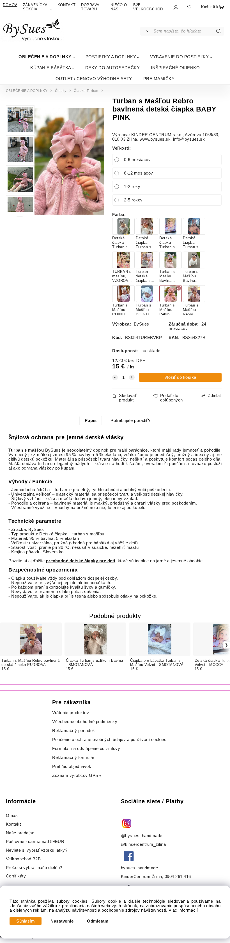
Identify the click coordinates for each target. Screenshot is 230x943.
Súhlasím (25, 921)
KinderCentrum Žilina (141, 876)
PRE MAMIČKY (159, 78)
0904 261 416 (178, 876)
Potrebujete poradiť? (130, 420)
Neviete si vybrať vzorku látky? (37, 850)
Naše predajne (20, 833)
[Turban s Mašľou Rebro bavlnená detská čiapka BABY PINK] (69, 161)
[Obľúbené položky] (189, 7)
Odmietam (97, 921)
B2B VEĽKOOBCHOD (148, 7)
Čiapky (60, 91)
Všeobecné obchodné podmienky (84, 721)
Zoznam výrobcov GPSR (77, 775)
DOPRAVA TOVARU (90, 7)
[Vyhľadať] (146, 31)
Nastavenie (61, 921)
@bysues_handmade (141, 835)
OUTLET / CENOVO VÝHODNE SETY (94, 78)
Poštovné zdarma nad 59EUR (35, 841)
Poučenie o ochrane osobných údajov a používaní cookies (109, 739)
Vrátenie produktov (70, 712)
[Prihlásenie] (175, 7)
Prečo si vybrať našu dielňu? (34, 867)
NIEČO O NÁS (119, 7)
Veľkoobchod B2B (23, 859)
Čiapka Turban (86, 91)
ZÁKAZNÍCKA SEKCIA (35, 7)
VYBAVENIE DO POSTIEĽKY (179, 56)
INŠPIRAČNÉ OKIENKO (175, 67)
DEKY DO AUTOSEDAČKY (112, 67)
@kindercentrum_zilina (144, 844)
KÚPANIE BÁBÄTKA (50, 67)
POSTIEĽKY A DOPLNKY (111, 56)
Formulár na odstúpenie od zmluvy (86, 748)
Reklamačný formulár (73, 757)
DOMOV (10, 5)
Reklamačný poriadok (73, 730)
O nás (12, 815)
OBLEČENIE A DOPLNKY (45, 56)
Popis (91, 420)
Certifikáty (16, 876)
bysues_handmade (140, 868)
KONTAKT (67, 5)
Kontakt (14, 824)
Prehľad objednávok (71, 766)
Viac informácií (183, 910)
